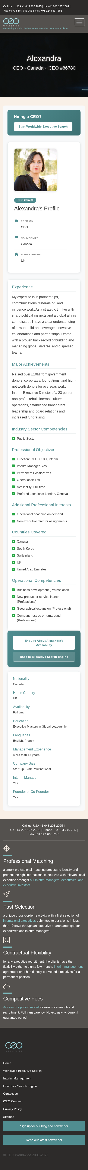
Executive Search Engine (20, 1086)
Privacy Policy (12, 1109)
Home (7, 1063)
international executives (19, 920)
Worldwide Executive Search (22, 1070)
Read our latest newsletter (44, 1140)
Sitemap (8, 1116)
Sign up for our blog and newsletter (44, 1126)
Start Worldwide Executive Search (43, 126)
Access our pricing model (21, 1007)
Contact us (10, 1093)
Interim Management (17, 1078)
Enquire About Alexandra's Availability (44, 643)
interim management (68, 966)
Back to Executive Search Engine (44, 656)
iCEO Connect (12, 1101)
